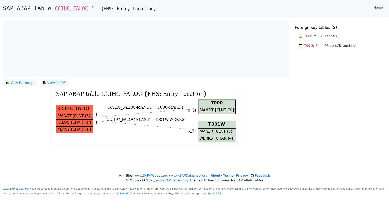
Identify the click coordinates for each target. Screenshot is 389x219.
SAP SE (124, 193)
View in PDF (56, 83)
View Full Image (22, 83)
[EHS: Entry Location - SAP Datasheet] (93, 6)
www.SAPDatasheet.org (189, 175)
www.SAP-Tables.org (172, 180)
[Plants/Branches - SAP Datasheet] (317, 44)
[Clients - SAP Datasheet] (315, 35)
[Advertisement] (124, 48)
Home (378, 7)
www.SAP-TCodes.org (151, 175)
